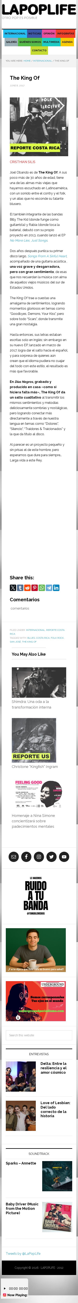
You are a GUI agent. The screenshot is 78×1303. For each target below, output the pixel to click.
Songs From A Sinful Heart (47, 256)
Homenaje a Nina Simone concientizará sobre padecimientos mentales (33, 821)
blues (31, 638)
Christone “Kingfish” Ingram (35, 767)
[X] (13, 588)
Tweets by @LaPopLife (23, 1253)
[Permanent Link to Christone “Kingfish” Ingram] (34, 720)
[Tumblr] (20, 588)
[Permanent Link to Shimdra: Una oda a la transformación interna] (39, 670)
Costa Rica (43, 638)
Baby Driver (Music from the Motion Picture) (22, 1208)
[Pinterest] (34, 588)
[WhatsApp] (42, 588)
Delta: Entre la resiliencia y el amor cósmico (54, 1067)
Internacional (35, 630)
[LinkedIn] (56, 588)
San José (15, 641)
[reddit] (27, 588)
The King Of (48, 172)
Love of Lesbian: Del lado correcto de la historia (55, 1109)
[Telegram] (49, 588)
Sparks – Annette (21, 1163)
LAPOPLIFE (39, 12)
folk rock (57, 638)
